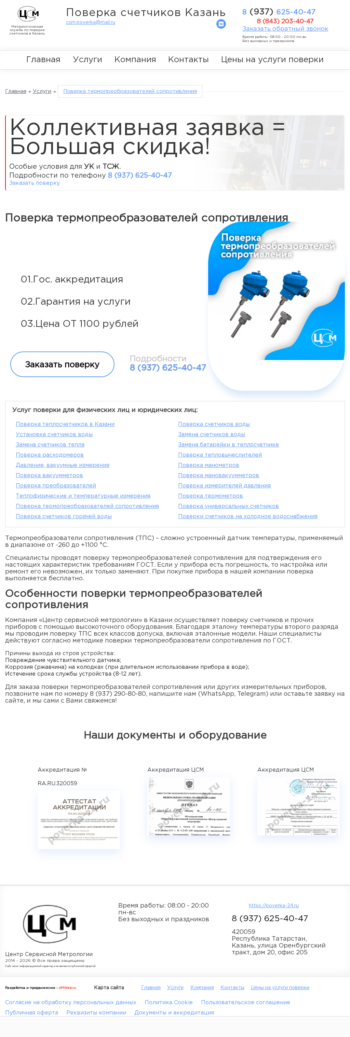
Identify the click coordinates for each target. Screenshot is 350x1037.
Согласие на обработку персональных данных (70, 1002)
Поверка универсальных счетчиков (228, 506)
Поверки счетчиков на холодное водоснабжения (248, 516)
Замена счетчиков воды (211, 434)
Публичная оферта (31, 1012)
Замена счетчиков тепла (50, 444)
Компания (135, 60)
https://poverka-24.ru (274, 906)
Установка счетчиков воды (54, 434)
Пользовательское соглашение (245, 1002)
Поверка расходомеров (50, 455)
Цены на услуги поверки (272, 60)
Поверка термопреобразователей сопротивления (87, 506)
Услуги (87, 60)
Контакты (188, 60)
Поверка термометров (210, 496)
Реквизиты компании (96, 1012)
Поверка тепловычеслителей (220, 455)
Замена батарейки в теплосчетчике (228, 444)
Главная (43, 60)
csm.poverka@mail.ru (90, 22)
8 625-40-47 (279, 12)
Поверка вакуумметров (49, 475)
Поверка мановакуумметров (218, 475)
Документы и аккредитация (174, 1012)
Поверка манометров (208, 465)
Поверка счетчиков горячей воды (64, 516)
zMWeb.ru (67, 988)
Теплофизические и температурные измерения (83, 496)
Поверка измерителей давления (224, 485)
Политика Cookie (169, 1002)
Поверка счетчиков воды (214, 424)
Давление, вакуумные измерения (62, 465)
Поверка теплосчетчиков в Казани (65, 424)
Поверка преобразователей (56, 485)
